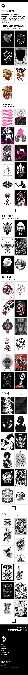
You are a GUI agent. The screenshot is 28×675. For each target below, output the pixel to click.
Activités (4, 646)
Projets (4, 648)
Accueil (3, 644)
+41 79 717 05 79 (5, 665)
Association (17, 630)
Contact (4, 657)
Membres (4, 654)
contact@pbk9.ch (5, 664)
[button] (25, 5)
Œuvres (3, 650)
